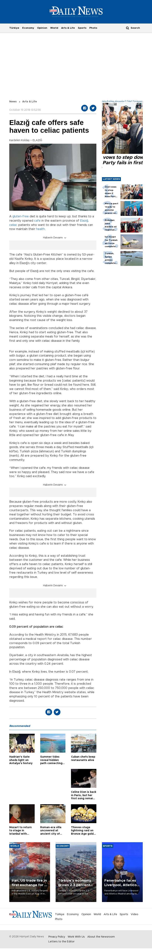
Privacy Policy (56, 937)
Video (134, 914)
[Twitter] (93, 108)
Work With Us (76, 937)
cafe (37, 220)
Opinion (42, 28)
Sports (82, 28)
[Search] (127, 27)
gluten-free (20, 216)
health (40, 229)
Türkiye (14, 28)
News (13, 101)
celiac (13, 224)
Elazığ (84, 220)
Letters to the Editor (61, 941)
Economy (28, 28)
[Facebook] (84, 108)
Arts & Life (68, 28)
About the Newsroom (101, 937)
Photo (93, 28)
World (54, 28)
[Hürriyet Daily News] (76, 11)
